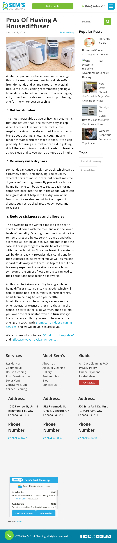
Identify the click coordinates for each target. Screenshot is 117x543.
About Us (49, 363)
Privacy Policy (88, 368)
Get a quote (52, 6)
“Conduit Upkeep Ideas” (58, 335)
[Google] (97, 536)
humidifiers (89, 170)
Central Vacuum (16, 385)
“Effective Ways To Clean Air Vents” (34, 339)
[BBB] (101, 536)
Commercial (14, 368)
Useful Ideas (87, 376)
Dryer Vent (13, 380)
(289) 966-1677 (17, 438)
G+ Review (89, 382)
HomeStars (18, 521)
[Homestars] (105, 536)
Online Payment (89, 372)
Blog (45, 380)
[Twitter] (85, 536)
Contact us (50, 385)
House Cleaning (16, 372)
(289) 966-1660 (87, 438)
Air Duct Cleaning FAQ (93, 363)
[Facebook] (82, 536)
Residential (13, 363)
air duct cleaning (92, 161)
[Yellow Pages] (109, 536)
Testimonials (51, 376)
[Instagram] (93, 536)
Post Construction (18, 376)
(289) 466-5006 (52, 438)
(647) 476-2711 (95, 6)
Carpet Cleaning (16, 389)
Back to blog (67, 32)
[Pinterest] (89, 536)
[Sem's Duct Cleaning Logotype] (13, 5)
